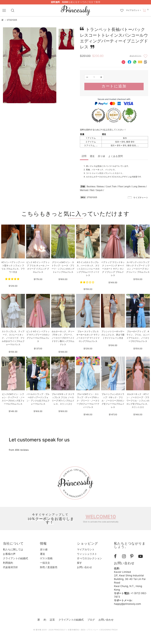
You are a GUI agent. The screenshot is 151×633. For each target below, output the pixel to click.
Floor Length (124, 186)
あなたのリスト (136, 56)
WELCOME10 (101, 516)
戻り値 (101, 156)
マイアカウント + (133, 10)
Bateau (100, 186)
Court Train (111, 186)
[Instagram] (125, 556)
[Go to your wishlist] (122, 9)
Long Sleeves (138, 186)
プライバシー (92, 630)
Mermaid (84, 190)
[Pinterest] (133, 556)
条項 (83, 630)
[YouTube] (141, 556)
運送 (92, 156)
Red (92, 190)
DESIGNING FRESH (109, 630)
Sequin (99, 190)
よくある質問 (115, 156)
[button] (12, 278)
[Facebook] (117, 556)
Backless (91, 186)
